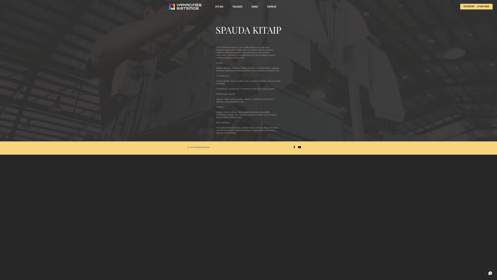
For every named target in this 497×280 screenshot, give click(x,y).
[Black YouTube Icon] (299, 147)
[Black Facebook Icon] (294, 147)
